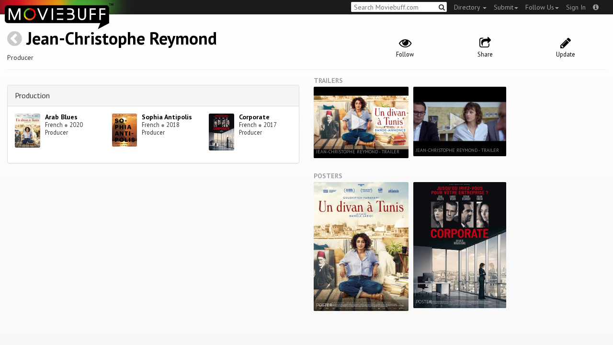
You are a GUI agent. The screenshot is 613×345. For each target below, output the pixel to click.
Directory (468, 7)
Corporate (254, 117)
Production (32, 95)
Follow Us (539, 7)
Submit (503, 7)
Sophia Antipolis (167, 117)
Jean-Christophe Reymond (121, 38)
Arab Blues (61, 117)
